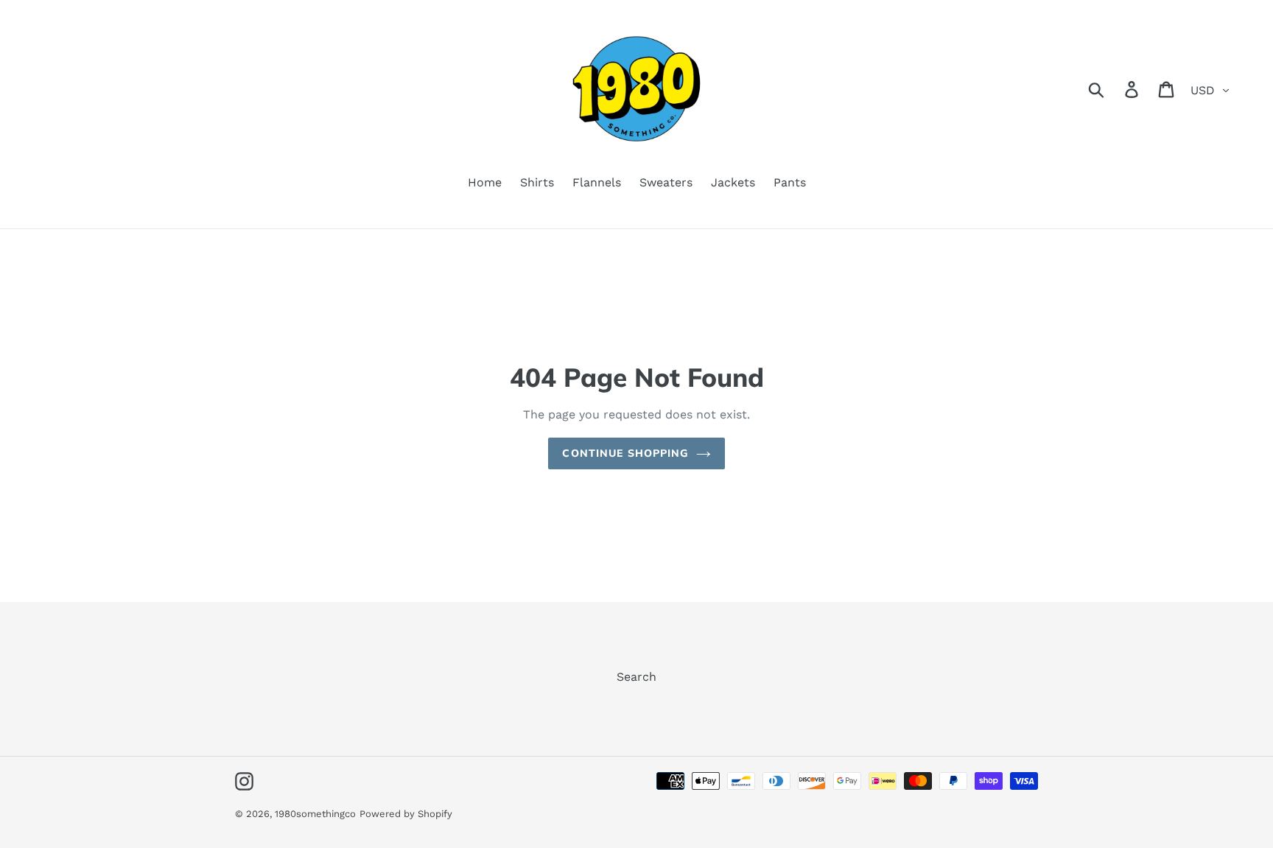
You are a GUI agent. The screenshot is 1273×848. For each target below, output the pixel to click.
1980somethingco (315, 813)
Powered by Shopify (406, 813)
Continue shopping (625, 453)
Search (636, 677)
